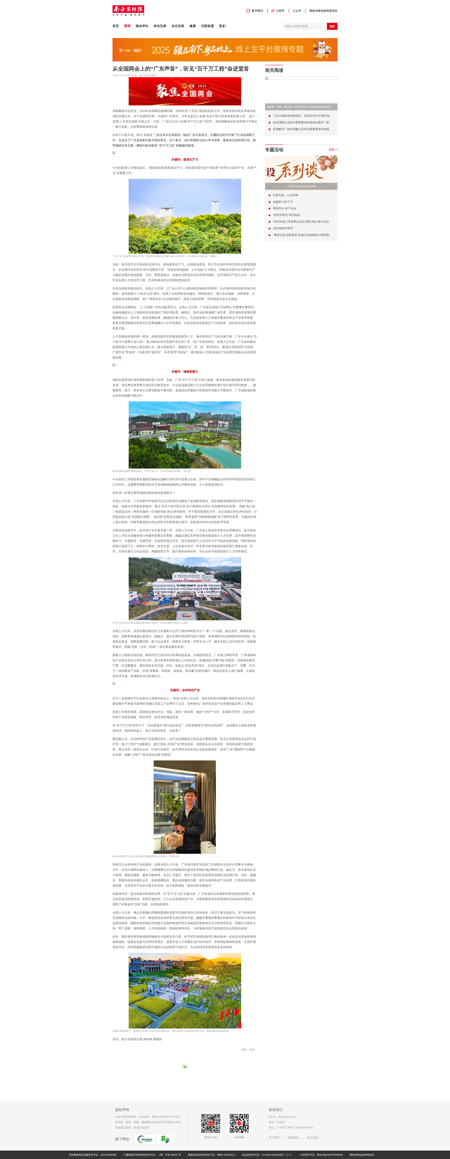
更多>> (333, 149)
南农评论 (142, 26)
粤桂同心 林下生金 (284, 208)
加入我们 (313, 1137)
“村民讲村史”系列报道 (286, 214)
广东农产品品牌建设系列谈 (301, 186)
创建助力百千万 (283, 201)
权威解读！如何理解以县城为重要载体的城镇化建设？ (306, 129)
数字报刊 (257, 10)
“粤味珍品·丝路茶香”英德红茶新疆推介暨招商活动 (304, 234)
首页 (115, 26)
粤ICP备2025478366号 (330, 1154)
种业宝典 (160, 26)
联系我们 (294, 1137)
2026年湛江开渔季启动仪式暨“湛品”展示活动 (301, 221)
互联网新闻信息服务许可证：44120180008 (92, 1154)
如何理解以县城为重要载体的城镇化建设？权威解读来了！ (309, 122)
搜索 (332, 26)
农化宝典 (178, 26)
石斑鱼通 (207, 26)
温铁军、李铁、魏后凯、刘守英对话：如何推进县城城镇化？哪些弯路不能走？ (310, 106)
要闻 (127, 26)
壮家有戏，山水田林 (285, 195)
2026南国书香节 (283, 228)
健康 (192, 26)
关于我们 (275, 1137)
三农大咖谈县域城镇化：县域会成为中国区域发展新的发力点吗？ (314, 115)
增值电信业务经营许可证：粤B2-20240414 (211, 1154)
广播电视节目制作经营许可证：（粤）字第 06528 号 (152, 1154)
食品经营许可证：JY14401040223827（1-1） (267, 1154)
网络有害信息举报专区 (323, 10)
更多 (222, 26)
